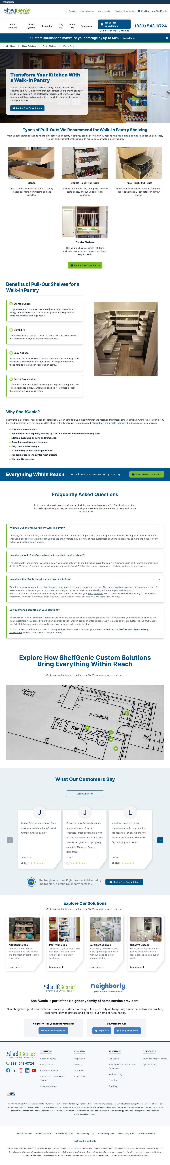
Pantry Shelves (58, 944)
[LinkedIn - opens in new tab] (27, 1070)
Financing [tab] (73, 11)
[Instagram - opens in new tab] (21, 1070)
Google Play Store (129, 1030)
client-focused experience (56, 587)
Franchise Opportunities (155, 1058)
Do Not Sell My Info (146, 1133)
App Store (104, 1030)
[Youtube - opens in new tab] (34, 1070)
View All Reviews (85, 793)
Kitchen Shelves (18, 944)
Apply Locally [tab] (104, 11)
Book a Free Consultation (29, 108)
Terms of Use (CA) (44, 1133)
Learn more (14, 967)
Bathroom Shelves (100, 944)
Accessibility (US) (106, 1133)
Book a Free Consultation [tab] (111, 24)
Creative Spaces (139, 944)
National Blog (115, 1074)
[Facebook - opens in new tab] (8, 1070)
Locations (113, 1080)
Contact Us (80, 1076)
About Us (79, 1070)
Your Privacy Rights (87, 1141)
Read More (71, 852)
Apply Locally (150, 1064)
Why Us (78, 1064)
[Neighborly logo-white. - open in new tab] (8, 2)
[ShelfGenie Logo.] (21, 1054)
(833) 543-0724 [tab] (151, 26)
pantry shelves (95, 593)
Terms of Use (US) (24, 1133)
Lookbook (114, 1058)
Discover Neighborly (51, 1030)
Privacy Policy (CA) (85, 1133)
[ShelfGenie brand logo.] (17, 11)
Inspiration (79, 1058)
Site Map (113, 1086)
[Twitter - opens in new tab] (14, 1070)
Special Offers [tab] (87, 11)
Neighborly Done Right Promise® (109, 423)
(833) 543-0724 (21, 1063)
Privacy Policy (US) (64, 1133)
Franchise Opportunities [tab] (124, 11)
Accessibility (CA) (126, 1133)
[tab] (152, 11)
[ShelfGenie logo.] (59, 988)
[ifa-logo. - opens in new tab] (11, 1094)
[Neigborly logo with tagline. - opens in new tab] (108, 987)
